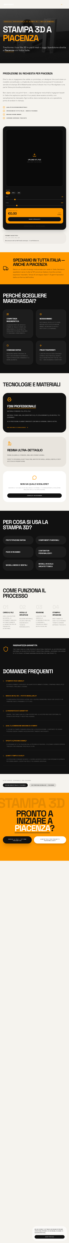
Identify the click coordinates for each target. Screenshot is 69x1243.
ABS (19, 192)
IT (64, 4)
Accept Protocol (49, 1236)
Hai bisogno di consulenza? (16, 427)
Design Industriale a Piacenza (15, 785)
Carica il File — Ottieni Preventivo (17, 839)
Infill (7, 196)
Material (8, 190)
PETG (13, 192)
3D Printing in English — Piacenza (42, 785)
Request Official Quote (34, 219)
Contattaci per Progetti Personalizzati (50, 839)
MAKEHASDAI (9, 4)
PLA (8, 192)
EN (61, 4)
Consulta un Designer (34, 495)
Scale (7, 202)
